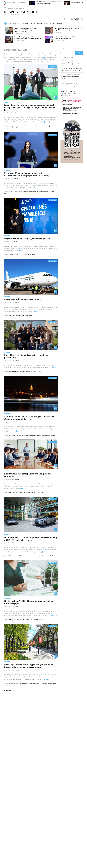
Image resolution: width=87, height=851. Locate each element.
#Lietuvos (25, 23)
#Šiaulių (39, 23)
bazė (16, 126)
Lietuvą (32, 556)
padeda (26, 492)
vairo (46, 556)
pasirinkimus (34, 371)
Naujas (44, 126)
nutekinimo (40, 191)
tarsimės (47, 435)
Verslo (33, 254)
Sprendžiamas (24, 315)
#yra (50, 23)
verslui (6, 685)
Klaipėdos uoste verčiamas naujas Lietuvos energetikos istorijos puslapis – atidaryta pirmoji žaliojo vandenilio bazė (30, 107)
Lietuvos (38, 126)
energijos (16, 619)
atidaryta (11, 126)
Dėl (10, 191)
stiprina (50, 683)
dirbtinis (21, 556)
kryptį (38, 683)
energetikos (21, 126)
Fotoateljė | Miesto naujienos (41, 2)
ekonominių (14, 435)
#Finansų (59, 23)
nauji (41, 556)
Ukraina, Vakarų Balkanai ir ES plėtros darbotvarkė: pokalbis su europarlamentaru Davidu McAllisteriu (26, 30)
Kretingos (35, 619)
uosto (30, 315)
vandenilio (11, 128)
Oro (14, 315)
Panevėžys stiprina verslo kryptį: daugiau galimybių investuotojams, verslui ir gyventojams (28, 665)
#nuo (54, 23)
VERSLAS (7, 102)
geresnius (11, 492)
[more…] (47, 122)
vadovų (43, 492)
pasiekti (31, 492)
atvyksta (15, 556)
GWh (21, 619)
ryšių (37, 435)
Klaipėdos (33, 126)
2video (11, 556)
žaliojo (22, 128)
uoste (5, 128)
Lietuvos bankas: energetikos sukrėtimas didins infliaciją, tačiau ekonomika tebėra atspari (69, 85)
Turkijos (53, 435)
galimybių (16, 683)
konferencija (24, 191)
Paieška (63, 49)
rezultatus (37, 492)
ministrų (27, 435)
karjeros (15, 371)
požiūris (40, 371)
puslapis (53, 126)
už (44, 556)
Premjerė (45, 191)
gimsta (11, 371)
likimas (11, 315)
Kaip (31, 619)
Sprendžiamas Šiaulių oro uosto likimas (22, 299)
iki (23, 619)
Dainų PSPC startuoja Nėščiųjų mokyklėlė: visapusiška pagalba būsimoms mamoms (69, 93)
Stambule (42, 435)
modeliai (37, 556)
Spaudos (51, 191)
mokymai (21, 492)
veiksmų (6, 193)
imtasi (18, 191)
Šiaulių (25, 254)
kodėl (16, 492)
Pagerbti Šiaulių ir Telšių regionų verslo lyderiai (27, 238)
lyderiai (11, 254)
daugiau (11, 619)
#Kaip (31, 23)
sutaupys (41, 619)
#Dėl (35, 23)
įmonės (27, 619)
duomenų (14, 191)
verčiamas (17, 128)
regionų (21, 254)
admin (16, 113)
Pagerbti (16, 254)
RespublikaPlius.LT (22, 12)
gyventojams (23, 683)
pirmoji (48, 126)
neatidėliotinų (32, 191)
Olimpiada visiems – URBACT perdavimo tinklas (70, 2)
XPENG (51, 556)
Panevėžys (44, 683)
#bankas (45, 23)
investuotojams (32, 683)
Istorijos (27, 126)
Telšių (29, 254)
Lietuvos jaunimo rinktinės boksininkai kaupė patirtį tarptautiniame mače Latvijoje (70, 76)
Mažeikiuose (21, 371)
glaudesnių (21, 435)
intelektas (26, 556)
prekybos (32, 435)
